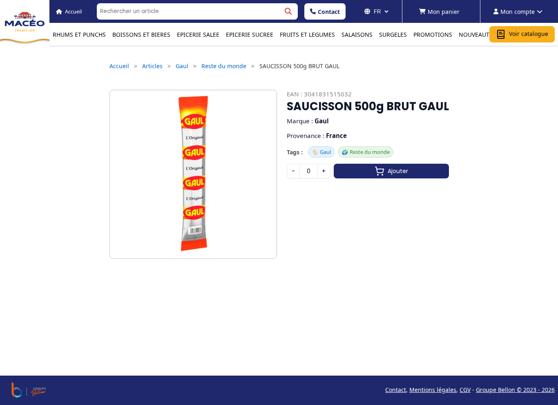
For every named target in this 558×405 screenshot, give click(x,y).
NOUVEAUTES (477, 34)
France (336, 135)
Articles (152, 66)
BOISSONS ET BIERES (141, 34)
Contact (329, 12)
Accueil (119, 66)
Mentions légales (432, 390)
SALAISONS (357, 34)
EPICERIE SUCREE (249, 34)
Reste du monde (223, 66)
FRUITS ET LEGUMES (307, 34)
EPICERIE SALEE (198, 34)
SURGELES (393, 34)
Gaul (182, 66)
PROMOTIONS (432, 34)
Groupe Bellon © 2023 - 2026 (515, 390)
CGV (465, 390)
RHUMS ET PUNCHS (79, 34)
